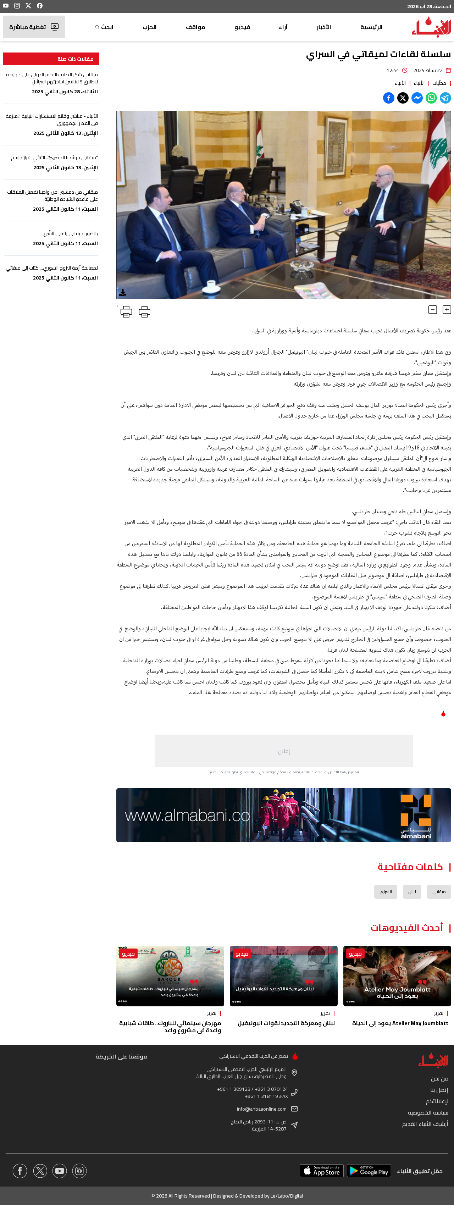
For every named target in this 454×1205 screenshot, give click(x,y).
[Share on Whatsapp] (431, 98)
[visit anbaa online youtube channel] (59, 1170)
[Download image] (122, 292)
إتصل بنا (439, 1089)
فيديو (242, 27)
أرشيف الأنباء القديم (425, 1123)
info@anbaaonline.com (262, 1108)
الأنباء (419, 83)
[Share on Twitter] (403, 98)
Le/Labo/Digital (287, 1195)
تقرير (438, 1013)
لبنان (412, 892)
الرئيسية (371, 27)
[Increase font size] (447, 309)
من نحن (439, 1078)
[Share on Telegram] (445, 98)
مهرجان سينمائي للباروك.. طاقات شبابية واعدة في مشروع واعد (170, 1026)
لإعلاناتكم (437, 1101)
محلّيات (439, 83)
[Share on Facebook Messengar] (417, 98)
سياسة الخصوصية (428, 1112)
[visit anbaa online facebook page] (19, 1170)
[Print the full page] (143, 310)
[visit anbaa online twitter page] (39, 1170)
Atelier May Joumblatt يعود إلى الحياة (400, 1023)
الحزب (150, 27)
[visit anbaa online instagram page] (79, 1170)
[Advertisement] (284, 751)
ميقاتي (439, 892)
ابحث (107, 27)
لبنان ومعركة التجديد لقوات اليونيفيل (286, 1023)
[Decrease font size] (432, 309)
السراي (386, 892)
